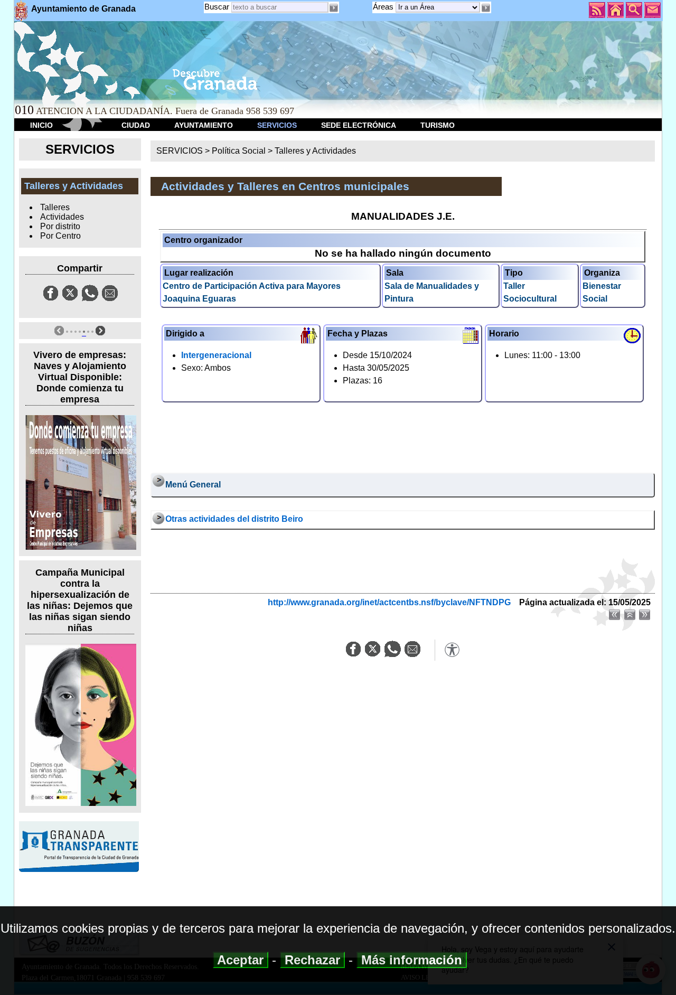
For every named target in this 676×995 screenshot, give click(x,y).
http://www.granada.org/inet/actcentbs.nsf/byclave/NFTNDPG (389, 602)
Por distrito (60, 226)
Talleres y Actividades (315, 150)
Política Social (239, 150)
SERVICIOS (277, 125)
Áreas (384, 6)
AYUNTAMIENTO (203, 125)
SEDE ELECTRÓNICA (358, 125)
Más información (412, 960)
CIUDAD (135, 125)
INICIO (41, 125)
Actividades (62, 216)
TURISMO (437, 125)
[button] (485, 8)
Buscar (216, 6)
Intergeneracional (216, 355)
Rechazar (312, 960)
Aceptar (240, 960)
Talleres (55, 207)
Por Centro (60, 235)
